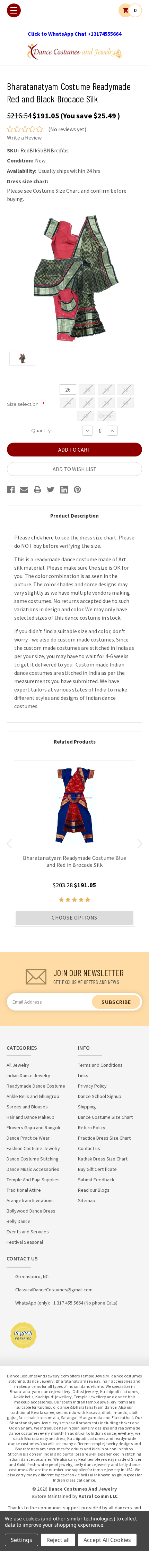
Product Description (74, 515)
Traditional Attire (24, 1190)
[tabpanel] (74, 844)
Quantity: (41, 430)
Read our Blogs (93, 1190)
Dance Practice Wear (28, 1138)
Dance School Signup (99, 1096)
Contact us (89, 1148)
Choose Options (74, 917)
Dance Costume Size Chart (105, 1117)
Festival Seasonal (25, 1242)
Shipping (87, 1107)
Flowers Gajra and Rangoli (33, 1127)
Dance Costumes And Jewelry (83, 1489)
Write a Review (24, 137)
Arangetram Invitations (30, 1200)
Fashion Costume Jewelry (33, 1148)
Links (83, 1075)
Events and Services (28, 1232)
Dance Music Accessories (33, 1169)
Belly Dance (18, 1221)
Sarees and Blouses (27, 1107)
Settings (21, 1540)
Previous (9, 843)
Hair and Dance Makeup (30, 1117)
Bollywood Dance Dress (31, 1211)
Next (139, 843)
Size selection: (25, 404)
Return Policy (91, 1127)
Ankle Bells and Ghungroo (33, 1096)
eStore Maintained (51, 1496)
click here (42, 537)
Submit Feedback (96, 1179)
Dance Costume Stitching (33, 1159)
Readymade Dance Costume (36, 1086)
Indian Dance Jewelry (28, 1075)
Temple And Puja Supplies (33, 1179)
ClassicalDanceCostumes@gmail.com (54, 1289)
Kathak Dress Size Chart (103, 1159)
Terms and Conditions (100, 1065)
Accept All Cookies (107, 1540)
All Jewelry (18, 1065)
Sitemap (86, 1200)
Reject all (58, 1540)
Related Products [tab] (75, 741)
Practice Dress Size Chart (104, 1138)
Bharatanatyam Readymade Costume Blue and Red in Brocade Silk (74, 861)
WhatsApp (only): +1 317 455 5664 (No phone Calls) (66, 1303)
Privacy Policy (92, 1086)
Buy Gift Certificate (97, 1169)
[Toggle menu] (14, 10)
